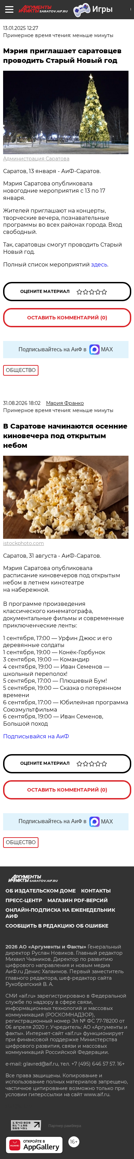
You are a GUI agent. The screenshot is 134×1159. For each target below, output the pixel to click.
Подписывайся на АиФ (36, 736)
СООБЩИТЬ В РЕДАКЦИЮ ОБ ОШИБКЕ (56, 926)
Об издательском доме (40, 891)
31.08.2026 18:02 (22, 403)
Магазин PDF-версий (77, 900)
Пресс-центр (23, 900)
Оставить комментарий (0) (67, 318)
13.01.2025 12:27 (20, 28)
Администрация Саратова (36, 159)
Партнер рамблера (64, 1126)
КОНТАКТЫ (96, 891)
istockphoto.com (23, 543)
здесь (99, 264)
